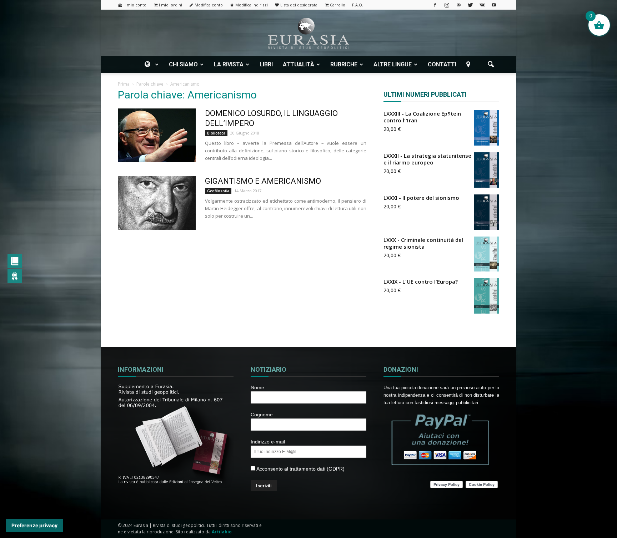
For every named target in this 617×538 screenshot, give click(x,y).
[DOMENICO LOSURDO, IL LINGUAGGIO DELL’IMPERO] (157, 135)
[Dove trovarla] (469, 64)
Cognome (262, 414)
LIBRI (266, 64)
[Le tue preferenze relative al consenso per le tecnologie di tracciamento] (34, 525)
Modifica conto (209, 4)
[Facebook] (435, 5)
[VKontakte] (482, 5)
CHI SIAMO (183, 64)
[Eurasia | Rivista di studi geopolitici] (308, 33)
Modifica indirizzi (251, 4)
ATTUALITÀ (298, 64)
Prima (124, 84)
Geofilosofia (218, 190)
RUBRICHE (343, 64)
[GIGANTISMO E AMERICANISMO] (157, 203)
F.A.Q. (357, 4)
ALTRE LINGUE (392, 64)
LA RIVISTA (229, 64)
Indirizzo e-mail (268, 442)
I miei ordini (170, 4)
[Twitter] (470, 5)
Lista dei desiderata (298, 4)
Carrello (337, 4)
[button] (490, 64)
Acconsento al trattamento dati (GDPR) (300, 469)
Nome (257, 387)
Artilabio (222, 532)
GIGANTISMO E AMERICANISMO (263, 181)
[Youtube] (493, 5)
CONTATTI (442, 64)
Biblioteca (216, 133)
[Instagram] (446, 5)
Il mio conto (135, 4)
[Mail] (458, 5)
